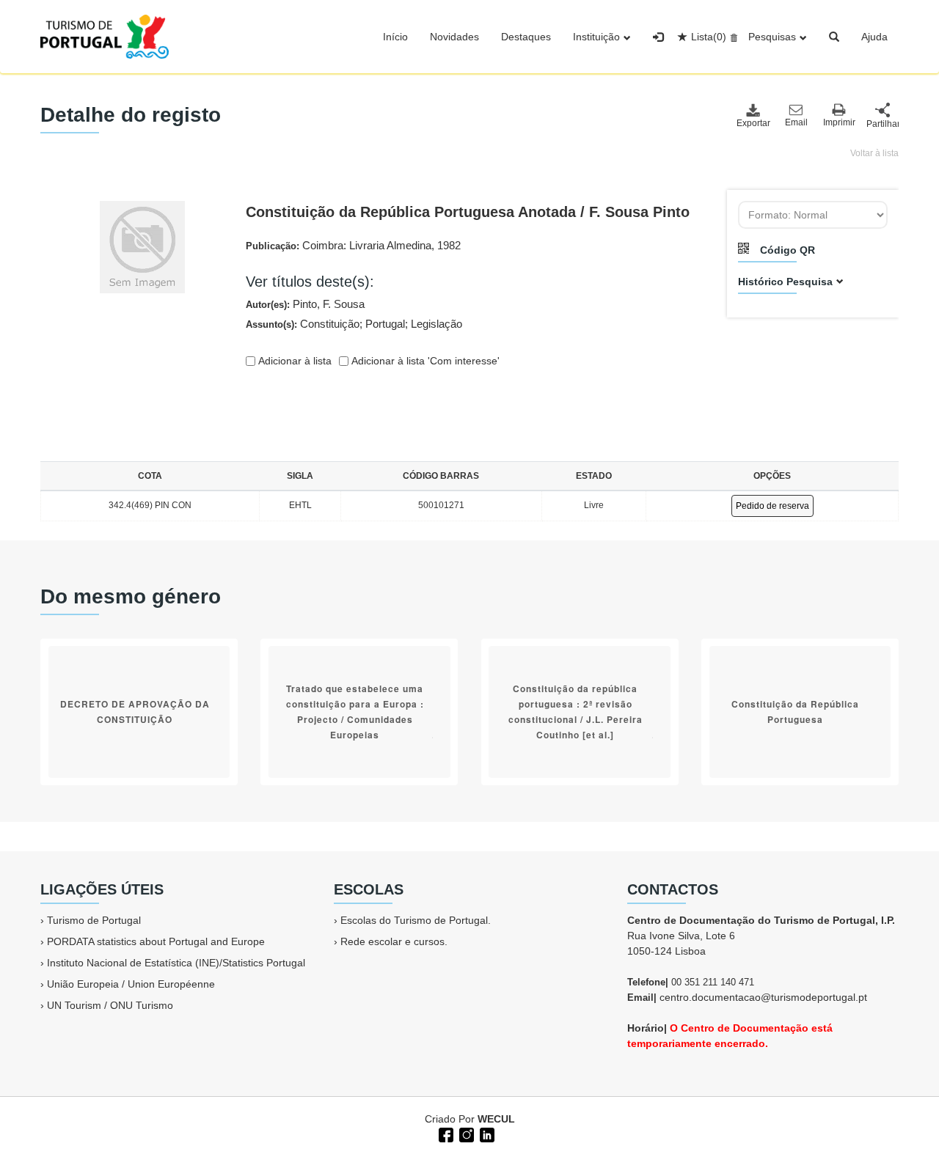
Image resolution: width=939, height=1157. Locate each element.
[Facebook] (444, 1133)
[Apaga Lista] (731, 37)
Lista (708, 37)
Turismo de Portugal (94, 920)
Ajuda (874, 37)
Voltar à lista (874, 153)
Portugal (385, 323)
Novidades (454, 37)
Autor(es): (305, 304)
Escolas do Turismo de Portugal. (415, 920)
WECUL (496, 1119)
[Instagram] (465, 1133)
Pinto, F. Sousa (329, 304)
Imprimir (839, 122)
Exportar (753, 123)
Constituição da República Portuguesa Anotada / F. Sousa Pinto (468, 212)
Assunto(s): (354, 323)
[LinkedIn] (486, 1133)
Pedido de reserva (772, 506)
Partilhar (882, 124)
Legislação (436, 323)
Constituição (329, 323)
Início (395, 37)
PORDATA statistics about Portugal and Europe (156, 941)
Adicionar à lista (293, 361)
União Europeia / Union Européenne (131, 984)
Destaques (526, 37)
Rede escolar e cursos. (393, 941)
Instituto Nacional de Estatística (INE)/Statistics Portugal (176, 963)
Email (796, 122)
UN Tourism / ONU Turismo (110, 1005)
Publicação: (353, 245)
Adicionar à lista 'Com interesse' (424, 361)
